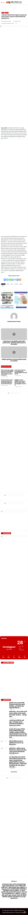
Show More (14, 771)
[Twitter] (7, 279)
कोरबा (12, 284)
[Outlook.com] (17, 279)
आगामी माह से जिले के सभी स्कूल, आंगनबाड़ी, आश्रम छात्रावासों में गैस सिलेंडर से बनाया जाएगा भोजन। (16, 723)
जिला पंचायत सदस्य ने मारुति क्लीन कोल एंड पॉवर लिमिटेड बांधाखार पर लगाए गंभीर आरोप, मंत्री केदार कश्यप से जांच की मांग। (7, 373)
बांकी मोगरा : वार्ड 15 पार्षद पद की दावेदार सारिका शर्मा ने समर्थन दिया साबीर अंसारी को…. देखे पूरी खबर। (18, 714)
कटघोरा (8, 284)
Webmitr (23, 912)
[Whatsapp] (10, 279)
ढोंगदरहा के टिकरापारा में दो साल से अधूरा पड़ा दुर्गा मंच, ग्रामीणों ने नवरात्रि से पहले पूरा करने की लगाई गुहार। (7, 381)
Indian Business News (7, 21)
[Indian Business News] (14, 2)
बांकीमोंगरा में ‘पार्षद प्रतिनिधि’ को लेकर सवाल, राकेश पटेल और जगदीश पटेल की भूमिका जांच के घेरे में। (20, 382)
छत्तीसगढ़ (6, 12)
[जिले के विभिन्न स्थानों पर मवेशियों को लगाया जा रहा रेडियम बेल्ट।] (4, 742)
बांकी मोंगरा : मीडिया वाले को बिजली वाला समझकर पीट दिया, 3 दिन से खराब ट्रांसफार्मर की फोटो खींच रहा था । (18, 751)
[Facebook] (5, 279)
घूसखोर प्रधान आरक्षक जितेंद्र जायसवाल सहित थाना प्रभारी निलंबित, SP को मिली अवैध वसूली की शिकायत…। (17, 705)
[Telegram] (12, 279)
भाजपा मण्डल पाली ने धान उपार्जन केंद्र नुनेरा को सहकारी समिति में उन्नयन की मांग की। (21, 372)
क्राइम (3, 12)
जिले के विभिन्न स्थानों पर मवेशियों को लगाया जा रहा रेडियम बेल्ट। (16, 742)
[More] (20, 279)
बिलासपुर (21, 284)
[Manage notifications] (25, 912)
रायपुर (3, 285)
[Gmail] (15, 279)
